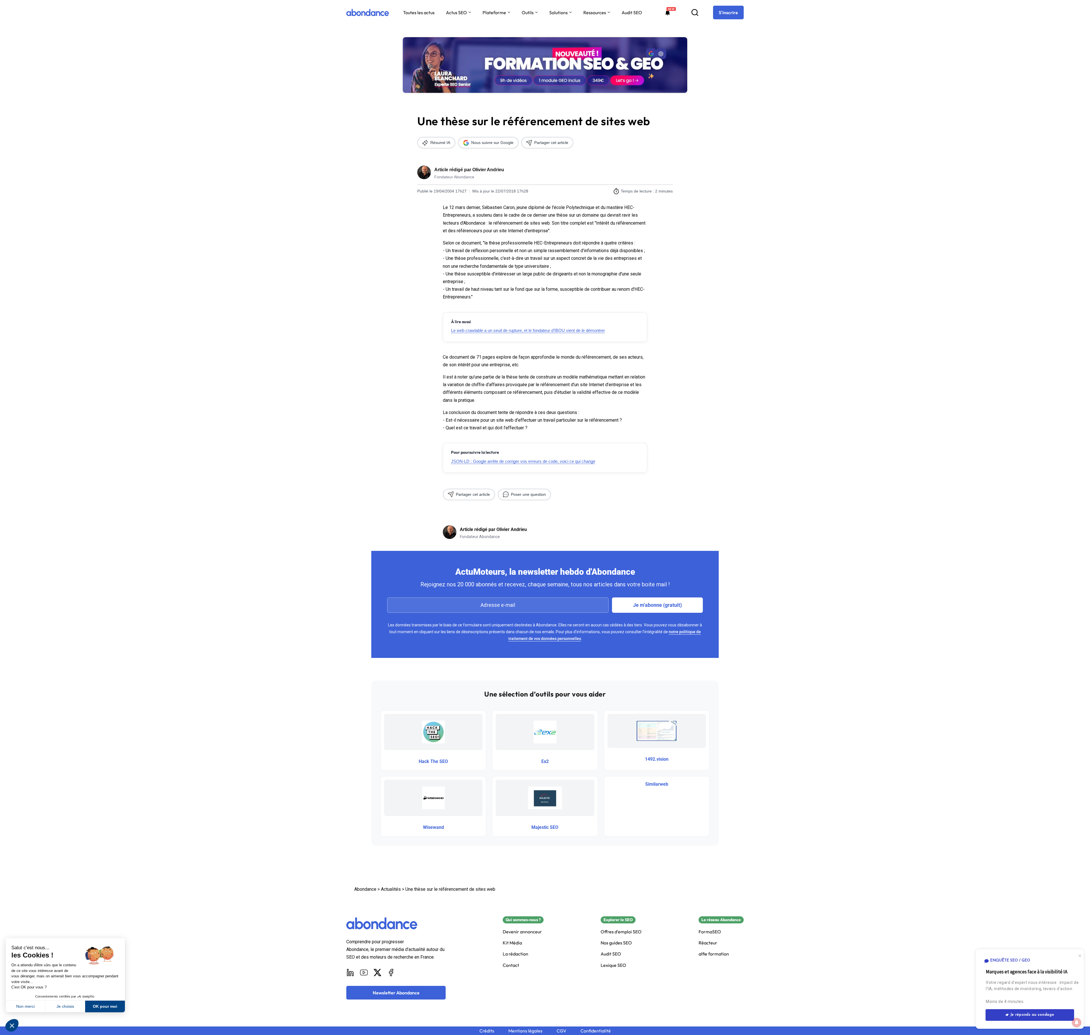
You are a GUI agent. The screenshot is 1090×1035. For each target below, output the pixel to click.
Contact (511, 965)
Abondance (365, 889)
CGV (561, 1031)
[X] (378, 973)
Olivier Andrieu (488, 169)
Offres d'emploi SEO (621, 931)
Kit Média (512, 943)
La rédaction (515, 954)
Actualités (391, 889)
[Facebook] (391, 973)
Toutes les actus (419, 12)
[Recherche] (695, 12)
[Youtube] (364, 973)
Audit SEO (632, 12)
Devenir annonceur (522, 931)
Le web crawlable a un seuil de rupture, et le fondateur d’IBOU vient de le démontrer (528, 330)
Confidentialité (595, 1031)
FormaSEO (710, 931)
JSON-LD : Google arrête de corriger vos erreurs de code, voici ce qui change (523, 461)
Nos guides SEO (616, 943)
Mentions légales (525, 1031)
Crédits (486, 1031)
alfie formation (714, 954)
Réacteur (708, 943)
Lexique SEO (613, 965)
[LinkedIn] (350, 973)
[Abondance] (367, 12)
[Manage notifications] (1076, 1022)
